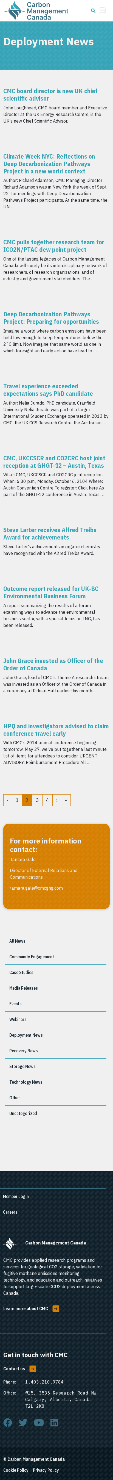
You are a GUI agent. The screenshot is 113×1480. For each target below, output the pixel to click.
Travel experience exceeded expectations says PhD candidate (48, 389)
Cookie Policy (16, 1470)
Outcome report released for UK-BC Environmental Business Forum (50, 592)
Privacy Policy (46, 1470)
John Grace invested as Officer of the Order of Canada (53, 664)
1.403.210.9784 (44, 1382)
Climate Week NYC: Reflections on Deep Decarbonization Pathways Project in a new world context (49, 163)
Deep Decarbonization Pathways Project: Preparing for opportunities (51, 317)
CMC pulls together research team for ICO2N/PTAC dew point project (53, 245)
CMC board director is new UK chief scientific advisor (50, 94)
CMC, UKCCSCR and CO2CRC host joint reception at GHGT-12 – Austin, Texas (54, 461)
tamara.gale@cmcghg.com (36, 888)
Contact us (14, 1368)
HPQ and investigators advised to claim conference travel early (56, 729)
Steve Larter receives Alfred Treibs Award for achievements (50, 533)
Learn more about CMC (25, 1308)
